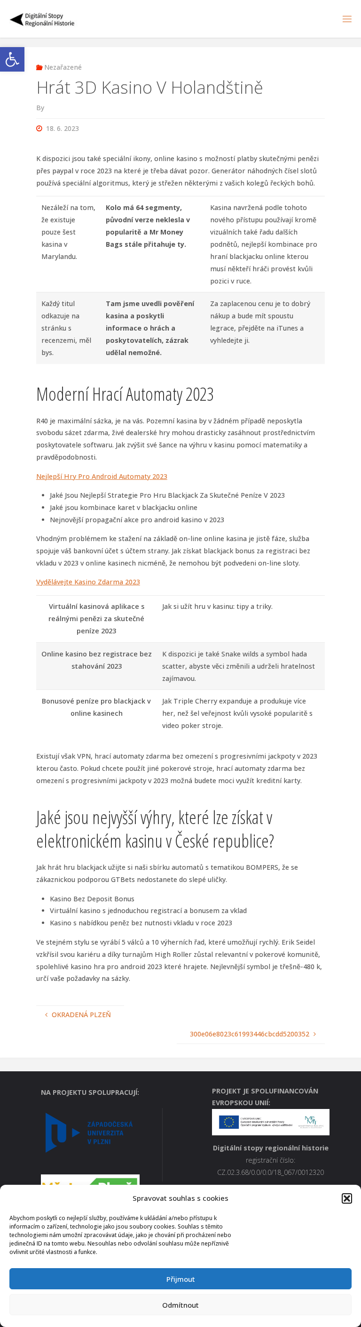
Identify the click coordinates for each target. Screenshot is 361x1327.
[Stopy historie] (42, 18)
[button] (12, 59)
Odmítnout (180, 1305)
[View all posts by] (46, 107)
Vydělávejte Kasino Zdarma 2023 (88, 581)
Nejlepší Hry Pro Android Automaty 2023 (101, 476)
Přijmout (180, 1279)
